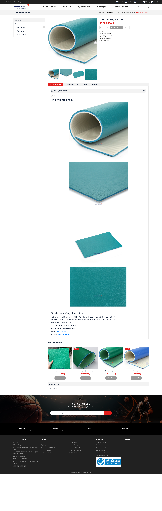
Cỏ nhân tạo (67, 7)
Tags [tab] (85, 84)
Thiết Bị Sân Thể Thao (74, 447)
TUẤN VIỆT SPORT (63, 334)
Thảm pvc (120, 12)
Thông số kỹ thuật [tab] (72, 84)
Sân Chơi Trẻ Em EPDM (75, 452)
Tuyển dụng (44, 445)
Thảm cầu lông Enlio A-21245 (136, 371)
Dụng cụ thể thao (84, 7)
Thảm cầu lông (129, 12)
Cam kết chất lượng (101, 450)
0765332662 (18, 442)
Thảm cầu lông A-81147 (111, 371)
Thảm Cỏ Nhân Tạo (73, 445)
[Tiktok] (25, 466)
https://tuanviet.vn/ (62, 331)
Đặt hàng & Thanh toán (102, 455)
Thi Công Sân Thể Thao (75, 450)
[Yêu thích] (125, 27)
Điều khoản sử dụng (101, 445)
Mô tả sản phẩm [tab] (55, 84)
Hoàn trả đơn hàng (46, 452)
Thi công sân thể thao (122, 7)
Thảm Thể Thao (73, 442)
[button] (95, 42)
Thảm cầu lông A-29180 (85, 371)
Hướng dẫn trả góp (46, 450)
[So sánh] (128, 27)
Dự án (138, 7)
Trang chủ (101, 12)
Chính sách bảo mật (101, 442)
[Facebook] (15, 466)
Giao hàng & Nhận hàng (102, 452)
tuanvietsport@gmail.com (22, 445)
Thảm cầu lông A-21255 (60, 371)
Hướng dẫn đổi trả (101, 447)
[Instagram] (21, 466)
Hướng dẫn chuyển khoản (48, 447)
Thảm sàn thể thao (49, 7)
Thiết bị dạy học (102, 7)
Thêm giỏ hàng (117, 27)
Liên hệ (43, 442)
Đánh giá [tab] (95, 84)
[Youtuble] (18, 466)
